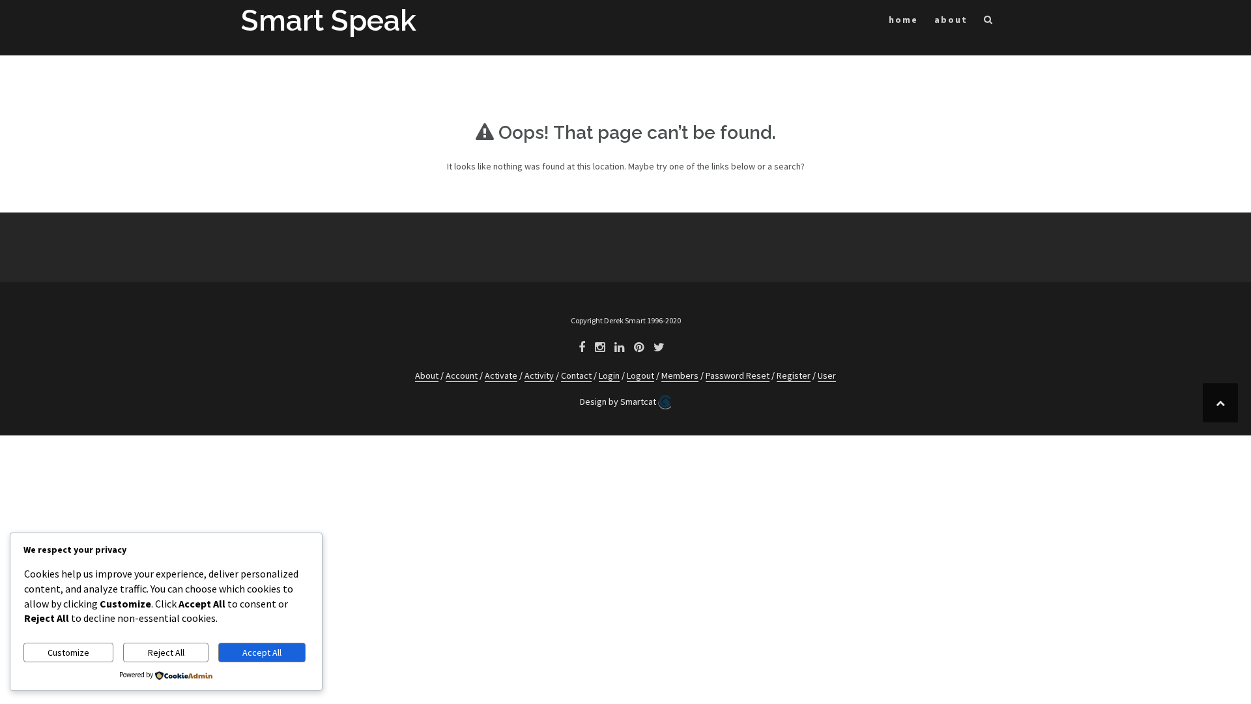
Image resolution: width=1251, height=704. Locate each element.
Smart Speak (328, 20)
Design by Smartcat (619, 401)
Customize (68, 652)
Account (462, 375)
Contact (576, 375)
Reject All (166, 652)
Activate (501, 375)
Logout (640, 375)
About (427, 375)
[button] (989, 22)
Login (609, 375)
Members (679, 375)
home (903, 19)
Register (794, 375)
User (827, 375)
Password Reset (737, 375)
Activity (539, 375)
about (951, 19)
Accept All (261, 652)
